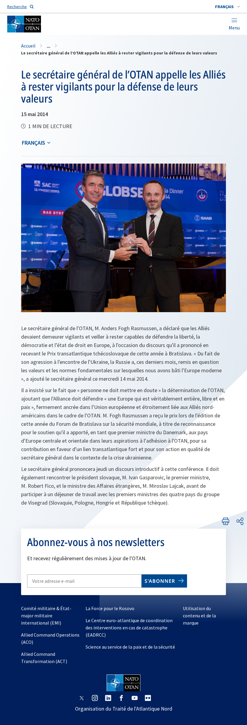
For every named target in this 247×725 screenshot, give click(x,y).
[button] (227, 6)
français (33, 142)
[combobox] (227, 6)
